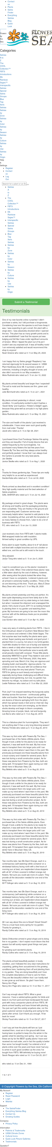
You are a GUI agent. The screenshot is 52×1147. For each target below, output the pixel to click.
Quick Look (10, 25)
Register (9, 168)
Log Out (7, 178)
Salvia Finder (10, 11)
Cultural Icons (12, 1136)
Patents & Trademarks (15, 1130)
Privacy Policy (12, 1123)
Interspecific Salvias (13, 221)
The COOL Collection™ (13, 201)
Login (8, 1098)
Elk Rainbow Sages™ (11, 214)
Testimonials (11, 1141)
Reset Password (13, 1096)
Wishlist (9, 1101)
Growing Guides (13, 1116)
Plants (10, 7)
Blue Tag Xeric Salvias (11, 238)
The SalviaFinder (13, 1108)
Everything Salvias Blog (12, 18)
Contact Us (10, 1113)
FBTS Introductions (13, 207)
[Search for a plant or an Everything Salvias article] (28, 184)
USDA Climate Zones (15, 1133)
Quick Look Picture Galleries (18, 1138)
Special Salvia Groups (11, 228)
